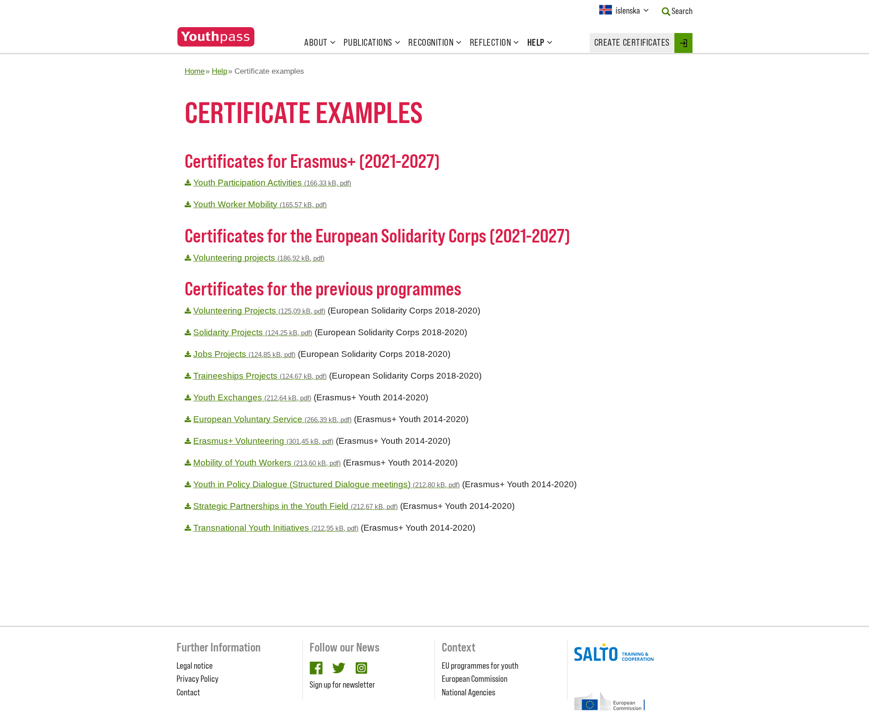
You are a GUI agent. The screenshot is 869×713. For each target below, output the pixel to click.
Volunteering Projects (259, 310)
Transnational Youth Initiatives (275, 527)
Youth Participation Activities (272, 182)
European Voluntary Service (272, 419)
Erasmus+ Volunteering (263, 441)
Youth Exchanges (252, 397)
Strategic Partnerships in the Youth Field (295, 506)
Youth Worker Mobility (260, 204)
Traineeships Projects (260, 375)
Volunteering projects (259, 257)
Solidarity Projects (252, 332)
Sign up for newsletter (342, 684)
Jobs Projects (244, 354)
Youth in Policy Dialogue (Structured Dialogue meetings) (326, 484)
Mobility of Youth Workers (267, 462)
